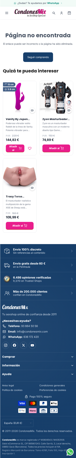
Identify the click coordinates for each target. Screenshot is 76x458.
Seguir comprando (38, 57)
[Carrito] (69, 13)
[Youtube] (32, 345)
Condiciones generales (52, 385)
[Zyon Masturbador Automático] (56, 97)
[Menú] (7, 13)
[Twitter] (23, 345)
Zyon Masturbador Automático (55, 120)
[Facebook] (14, 345)
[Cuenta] (61, 13)
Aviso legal (8, 385)
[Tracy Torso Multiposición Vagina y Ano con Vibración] (19, 175)
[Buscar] (54, 13)
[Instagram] (5, 345)
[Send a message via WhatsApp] (70, 452)
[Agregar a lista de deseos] (30, 148)
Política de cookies (12, 390)
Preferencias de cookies (52, 390)
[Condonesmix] (30, 13)
